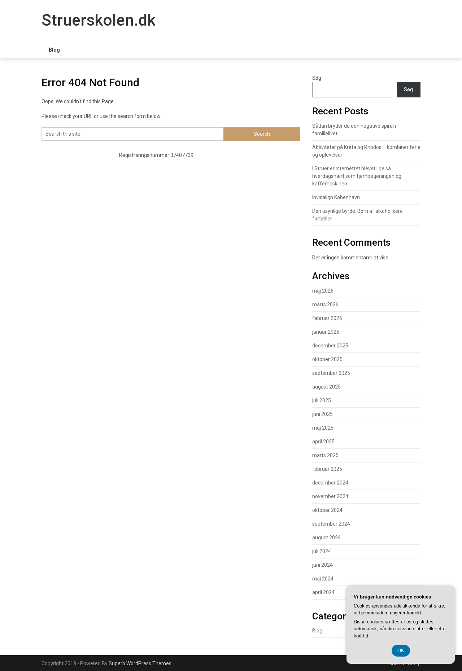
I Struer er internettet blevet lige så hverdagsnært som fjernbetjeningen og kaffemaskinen (356, 176)
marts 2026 (325, 304)
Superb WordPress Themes (140, 663)
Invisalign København (336, 197)
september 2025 (331, 373)
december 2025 (330, 345)
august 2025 (326, 387)
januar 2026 (325, 332)
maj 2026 (323, 291)
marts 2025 (325, 455)
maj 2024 (323, 579)
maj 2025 (323, 428)
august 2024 (326, 537)
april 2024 (323, 592)
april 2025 (323, 441)
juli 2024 (321, 551)
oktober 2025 (327, 359)
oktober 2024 (327, 510)
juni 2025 (322, 414)
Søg (316, 78)
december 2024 (330, 483)
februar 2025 (327, 469)
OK (400, 650)
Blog (54, 50)
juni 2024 (322, 565)
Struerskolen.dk (99, 20)
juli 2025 (321, 400)
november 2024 (330, 496)
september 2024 (331, 524)
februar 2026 (327, 318)
